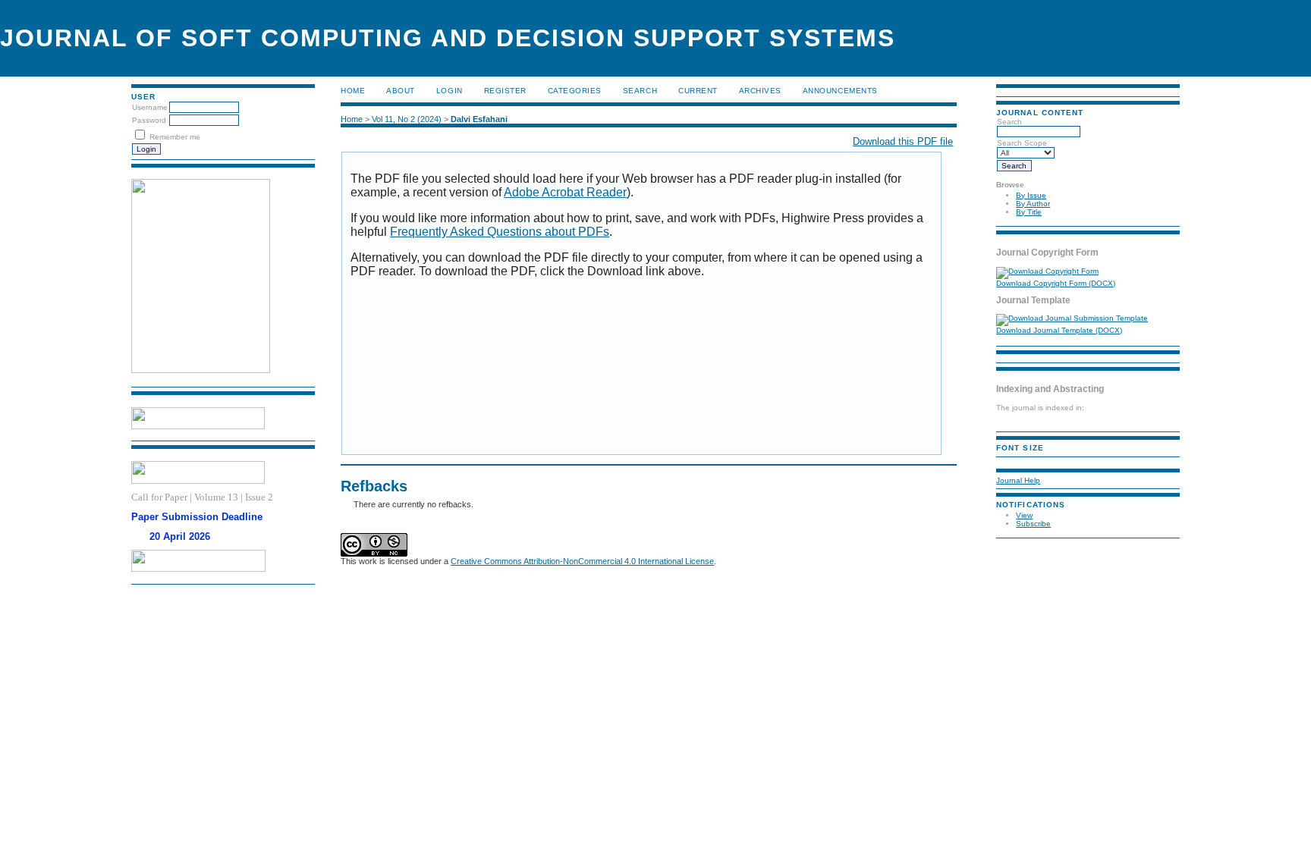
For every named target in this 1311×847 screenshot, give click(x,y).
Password (149, 120)
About (400, 90)
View (1024, 515)
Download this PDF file (903, 141)
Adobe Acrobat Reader (565, 192)
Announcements (840, 90)
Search (640, 90)
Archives (760, 90)
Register (505, 90)
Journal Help (1018, 480)
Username (150, 107)
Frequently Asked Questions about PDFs (499, 231)
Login (449, 90)
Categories (575, 90)
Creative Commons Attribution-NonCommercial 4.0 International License (582, 561)
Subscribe (1033, 523)
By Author (1033, 203)
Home (353, 90)
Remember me (174, 137)
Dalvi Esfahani (479, 119)
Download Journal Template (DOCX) (1059, 330)
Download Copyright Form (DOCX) (1055, 283)
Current (698, 90)
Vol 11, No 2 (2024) (407, 119)
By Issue (1031, 195)
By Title (1029, 212)
